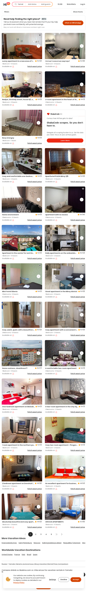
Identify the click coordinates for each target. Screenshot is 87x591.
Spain (35, 554)
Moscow (37, 543)
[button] (60, 4)
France (17, 554)
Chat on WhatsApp (73, 23)
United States (7, 554)
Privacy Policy (18, 582)
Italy (23, 554)
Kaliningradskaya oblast (52, 543)
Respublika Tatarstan (71, 543)
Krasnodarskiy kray (9, 543)
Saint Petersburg (25, 543)
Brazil (29, 554)
